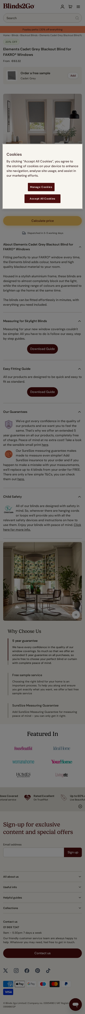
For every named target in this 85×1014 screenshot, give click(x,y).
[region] (42, 176)
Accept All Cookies (42, 198)
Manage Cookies (41, 186)
